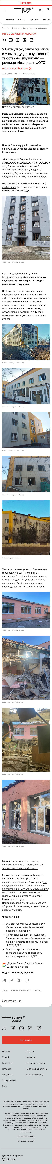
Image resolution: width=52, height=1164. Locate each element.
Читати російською (15, 68)
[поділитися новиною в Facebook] (11, 40)
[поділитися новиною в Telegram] (24, 40)
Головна (5, 28)
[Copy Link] (27, 980)
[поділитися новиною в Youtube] (4, 40)
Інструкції (7, 1063)
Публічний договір (26, 1136)
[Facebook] (13, 1028)
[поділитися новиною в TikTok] (31, 40)
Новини (10, 19)
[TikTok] (39, 1028)
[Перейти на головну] (24, 10)
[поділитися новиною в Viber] (19, 980)
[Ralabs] (12, 1158)
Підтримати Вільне (36, 1063)
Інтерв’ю (6, 1068)
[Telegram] (30, 1028)
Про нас (34, 19)
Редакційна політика (36, 1068)
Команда (30, 1057)
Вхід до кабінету (34, 1074)
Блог (4, 1086)
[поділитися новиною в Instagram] (17, 40)
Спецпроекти (9, 1080)
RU (40, 10)
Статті (21, 19)
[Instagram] (21, 1028)
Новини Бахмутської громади (26, 990)
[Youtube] (4, 1028)
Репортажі (7, 1074)
